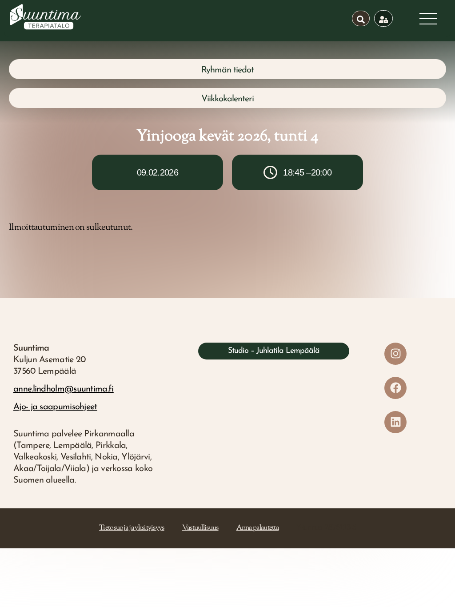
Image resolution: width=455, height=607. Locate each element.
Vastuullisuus (200, 528)
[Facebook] (395, 388)
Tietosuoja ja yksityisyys (131, 528)
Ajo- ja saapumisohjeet (55, 407)
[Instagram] (395, 354)
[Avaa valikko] (428, 18)
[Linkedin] (395, 422)
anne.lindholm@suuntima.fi (63, 389)
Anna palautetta (257, 528)
